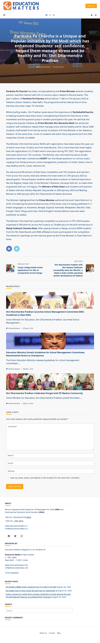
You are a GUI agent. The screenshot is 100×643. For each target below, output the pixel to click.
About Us (43, 633)
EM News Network (44, 67)
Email (10, 463)
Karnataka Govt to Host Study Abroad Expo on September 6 (31, 590)
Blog (59, 633)
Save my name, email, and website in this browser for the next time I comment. (45, 478)
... (20, 322)
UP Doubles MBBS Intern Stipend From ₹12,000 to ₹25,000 (31, 587)
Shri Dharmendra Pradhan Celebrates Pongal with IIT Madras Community (44, 393)
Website (11, 471)
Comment (12, 426)
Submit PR (91, 6)
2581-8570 (18, 521)
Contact (52, 633)
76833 (28, 517)
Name (11, 455)
